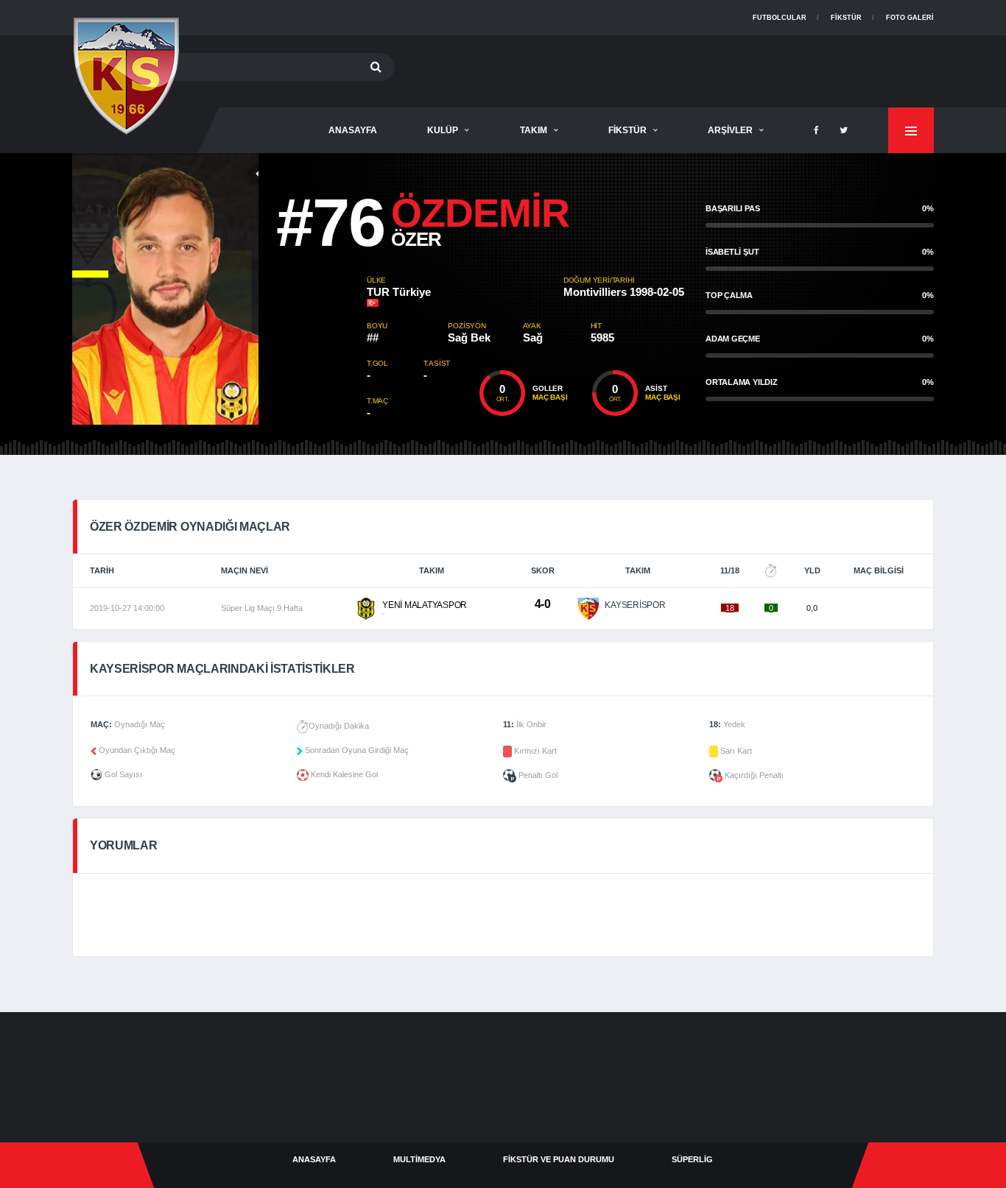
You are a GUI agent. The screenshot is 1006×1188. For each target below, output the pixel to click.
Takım (533, 130)
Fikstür (846, 17)
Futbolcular (779, 17)
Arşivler (730, 130)
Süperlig (692, 1159)
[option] (219, 289)
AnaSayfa (352, 130)
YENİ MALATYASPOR (424, 605)
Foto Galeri (910, 17)
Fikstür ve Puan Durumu (558, 1159)
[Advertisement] (666, 68)
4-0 (543, 604)
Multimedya (419, 1159)
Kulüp (442, 130)
